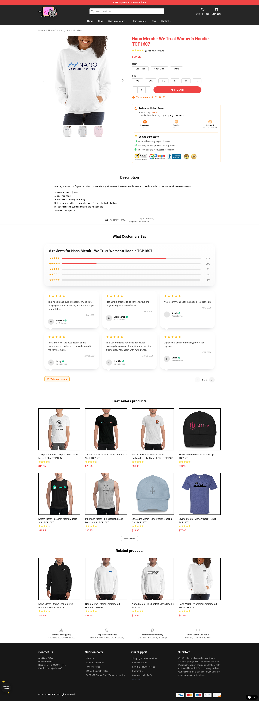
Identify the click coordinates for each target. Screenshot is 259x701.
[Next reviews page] (212, 379)
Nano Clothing (55, 30)
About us (90, 658)
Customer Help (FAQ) (142, 675)
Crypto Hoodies (146, 218)
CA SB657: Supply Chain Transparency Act (105, 675)
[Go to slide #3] (98, 131)
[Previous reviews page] (197, 379)
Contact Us (137, 671)
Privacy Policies (93, 667)
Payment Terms (139, 662)
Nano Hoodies (74, 30)
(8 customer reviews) (155, 51)
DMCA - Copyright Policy (97, 671)
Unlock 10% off (6, 687)
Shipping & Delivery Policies (144, 658)
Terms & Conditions (95, 662)
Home (41, 30)
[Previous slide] (43, 80)
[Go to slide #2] (83, 131)
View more (129, 538)
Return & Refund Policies (143, 667)
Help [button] (253, 697)
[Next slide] (122, 80)
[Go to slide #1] (67, 131)
